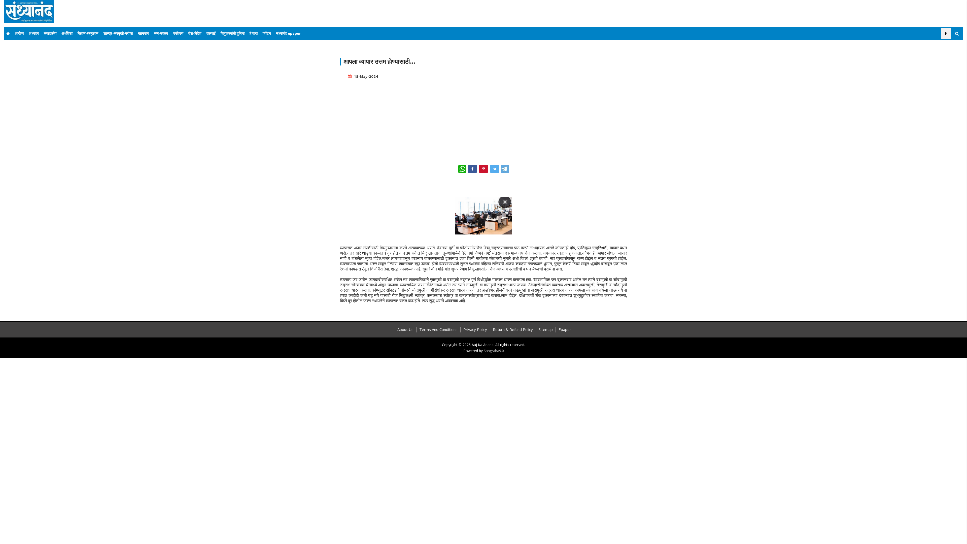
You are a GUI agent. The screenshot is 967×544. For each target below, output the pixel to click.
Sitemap (546, 329)
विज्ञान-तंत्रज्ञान (88, 33)
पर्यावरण (178, 33)
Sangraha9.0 (494, 350)
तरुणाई (211, 33)
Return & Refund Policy (513, 329)
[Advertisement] (483, 119)
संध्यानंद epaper (288, 33)
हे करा (254, 33)
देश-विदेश (194, 33)
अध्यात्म (34, 33)
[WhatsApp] (462, 169)
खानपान (143, 33)
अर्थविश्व (67, 33)
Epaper (565, 329)
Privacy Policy (475, 329)
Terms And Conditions (438, 329)
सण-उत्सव (161, 33)
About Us (405, 329)
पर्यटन (267, 33)
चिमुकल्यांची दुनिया (233, 33)
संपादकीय (50, 33)
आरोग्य (19, 33)
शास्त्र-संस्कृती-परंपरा (118, 33)
